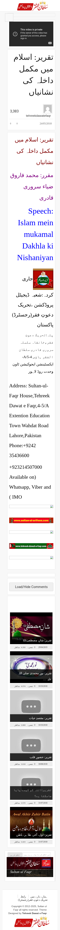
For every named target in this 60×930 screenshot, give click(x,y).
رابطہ (23, 896)
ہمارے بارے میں (39, 896)
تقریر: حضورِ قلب (41, 757)
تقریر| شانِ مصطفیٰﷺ (37, 640)
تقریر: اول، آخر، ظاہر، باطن (34, 834)
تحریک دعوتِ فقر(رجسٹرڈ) (33, 899)
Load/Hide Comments (31, 587)
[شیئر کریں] (24, 121)
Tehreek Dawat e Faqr (34, 913)
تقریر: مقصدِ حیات (40, 718)
